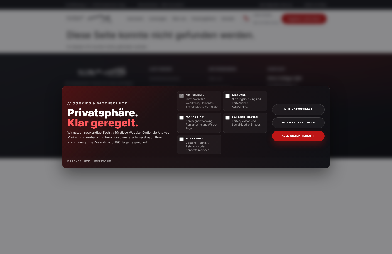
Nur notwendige (298, 109)
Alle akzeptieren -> (298, 135)
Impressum (103, 161)
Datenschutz (78, 161)
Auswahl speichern (298, 122)
